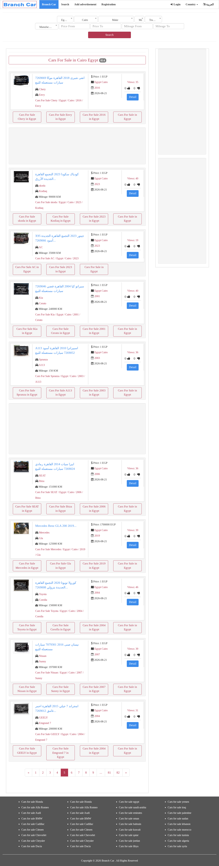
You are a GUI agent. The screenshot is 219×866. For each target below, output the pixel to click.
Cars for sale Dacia (31, 846)
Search (65, 4)
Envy (42, 94)
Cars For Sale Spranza (47, 376)
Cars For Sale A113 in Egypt (60, 392)
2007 (97, 654)
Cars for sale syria (177, 846)
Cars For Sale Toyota (46, 610)
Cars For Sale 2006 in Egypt (94, 508)
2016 (97, 87)
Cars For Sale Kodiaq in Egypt (60, 218)
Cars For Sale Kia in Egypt (26, 331)
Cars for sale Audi (31, 812)
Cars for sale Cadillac (32, 824)
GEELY (43, 717)
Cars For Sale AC (44, 258)
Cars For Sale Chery (46, 100)
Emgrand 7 (45, 723)
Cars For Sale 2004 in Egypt (94, 627)
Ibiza (41, 481)
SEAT (42, 475)
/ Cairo (70, 100)
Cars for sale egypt (129, 801)
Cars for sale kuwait (129, 829)
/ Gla (38, 554)
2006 (97, 474)
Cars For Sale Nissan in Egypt (27, 689)
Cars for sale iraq (177, 807)
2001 (97, 296)
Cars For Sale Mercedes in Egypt (27, 565)
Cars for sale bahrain (130, 824)
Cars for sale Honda (32, 801)
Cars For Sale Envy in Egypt (60, 116)
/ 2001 (75, 314)
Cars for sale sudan (178, 818)
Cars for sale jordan (129, 840)
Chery (42, 89)
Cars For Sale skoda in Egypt (27, 218)
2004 (97, 592)
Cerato (42, 303)
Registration (108, 4)
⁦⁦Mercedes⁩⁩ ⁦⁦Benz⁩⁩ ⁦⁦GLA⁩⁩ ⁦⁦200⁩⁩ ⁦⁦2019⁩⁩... (55, 525)
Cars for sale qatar (128, 835)
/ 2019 (81, 549)
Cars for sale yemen (178, 801)
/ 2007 (78, 672)
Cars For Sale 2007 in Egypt (94, 689)
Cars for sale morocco (179, 829)
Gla (41, 538)
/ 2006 (77, 492)
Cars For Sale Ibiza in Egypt (60, 508)
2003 (97, 357)
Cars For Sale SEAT (46, 492)
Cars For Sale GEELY (47, 734)
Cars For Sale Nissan (46, 672)
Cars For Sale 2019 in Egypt (94, 565)
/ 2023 (77, 202)
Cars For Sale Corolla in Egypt (60, 627)
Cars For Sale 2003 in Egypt (94, 392)
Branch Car (49, 4)
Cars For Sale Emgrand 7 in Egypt (60, 753)
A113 (42, 365)
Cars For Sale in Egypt (127, 116)
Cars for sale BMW (31, 818)
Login (177, 4)
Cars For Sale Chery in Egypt (27, 116)
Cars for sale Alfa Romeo (35, 807)
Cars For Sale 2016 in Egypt (94, 116)
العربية (209, 4)
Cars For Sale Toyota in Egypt (27, 627)
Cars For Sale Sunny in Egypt (60, 689)
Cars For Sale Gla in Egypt (60, 565)
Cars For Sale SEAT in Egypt (27, 508)
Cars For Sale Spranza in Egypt (27, 392)
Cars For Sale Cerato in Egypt (60, 331)
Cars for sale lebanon (179, 824)
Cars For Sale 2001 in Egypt (94, 331)
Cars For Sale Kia (45, 314)
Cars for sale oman (129, 818)
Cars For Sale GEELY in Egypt (27, 750)
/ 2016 (77, 100)
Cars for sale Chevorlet (33, 835)
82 (118, 772)
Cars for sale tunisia (178, 835)
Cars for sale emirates (130, 812)
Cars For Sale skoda (46, 202)
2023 (97, 184)
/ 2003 (79, 376)
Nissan (42, 655)
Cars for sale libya (128, 846)
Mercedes (44, 532)
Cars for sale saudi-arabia (132, 807)
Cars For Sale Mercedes (48, 549)
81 (109, 772)
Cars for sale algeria (178, 840)
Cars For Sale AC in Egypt (27, 269)
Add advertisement (85, 4)
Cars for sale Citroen (32, 829)
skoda (42, 185)
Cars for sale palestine (179, 812)
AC (41, 247)
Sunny (42, 661)
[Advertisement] (77, 146)
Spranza (43, 359)
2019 (97, 535)
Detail (132, 97)
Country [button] (191, 4)
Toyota (43, 594)
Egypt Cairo (101, 82)
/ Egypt (61, 100)
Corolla (43, 599)
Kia (41, 297)
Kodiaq (43, 191)
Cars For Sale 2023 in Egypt (94, 218)
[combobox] (65, 19)
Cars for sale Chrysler (33, 840)
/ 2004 (78, 610)
